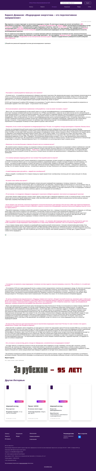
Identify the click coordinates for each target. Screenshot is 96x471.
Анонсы (31, 6)
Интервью (54, 6)
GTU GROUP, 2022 (48, 466)
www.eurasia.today (23, 463)
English (87, 3)
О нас (89, 6)
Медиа (79, 6)
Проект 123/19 (33, 406)
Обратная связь (33, 433)
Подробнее (19, 401)
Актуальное (67, 6)
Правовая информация (35, 436)
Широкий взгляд (12, 406)
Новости (42, 6)
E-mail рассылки (33, 439)
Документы (66, 437)
